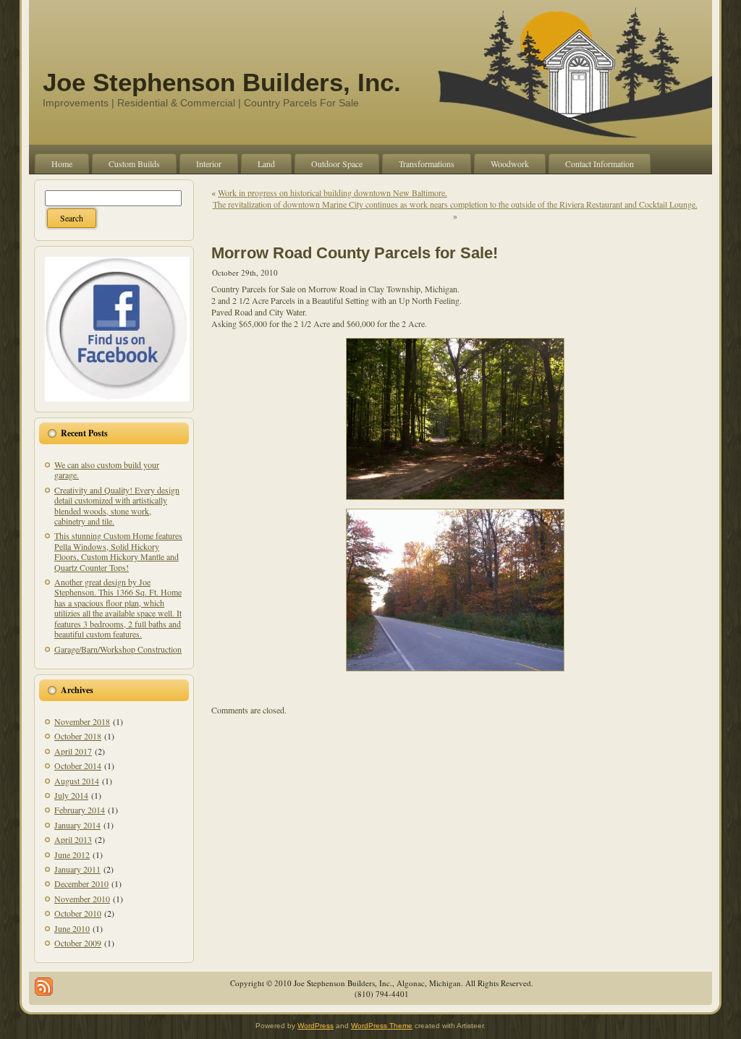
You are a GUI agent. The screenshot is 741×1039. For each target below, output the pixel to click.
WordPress (315, 1026)
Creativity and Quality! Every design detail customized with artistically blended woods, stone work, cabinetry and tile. (116, 505)
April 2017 (73, 751)
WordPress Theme (381, 1026)
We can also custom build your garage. (106, 469)
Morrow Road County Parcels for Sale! (354, 253)
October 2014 (77, 765)
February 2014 (79, 809)
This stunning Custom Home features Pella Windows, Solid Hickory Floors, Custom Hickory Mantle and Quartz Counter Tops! (118, 551)
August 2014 (76, 780)
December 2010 (81, 883)
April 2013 (73, 839)
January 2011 (77, 869)
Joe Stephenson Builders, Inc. (222, 82)
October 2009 (77, 943)
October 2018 (77, 736)
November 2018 (82, 721)
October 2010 (77, 913)
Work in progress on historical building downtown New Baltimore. (332, 192)
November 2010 (82, 898)
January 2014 (77, 825)
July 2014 (71, 795)
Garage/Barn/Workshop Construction (118, 649)
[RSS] (44, 986)
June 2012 (72, 854)
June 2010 (72, 928)
